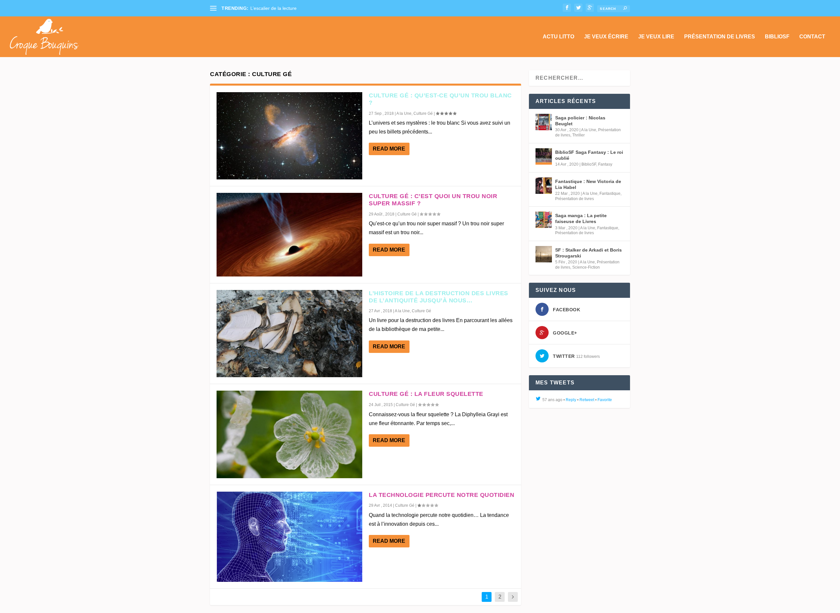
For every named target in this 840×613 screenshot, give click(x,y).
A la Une (403, 113)
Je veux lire (656, 36)
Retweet (586, 400)
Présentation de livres (719, 36)
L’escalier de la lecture (273, 8)
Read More (389, 149)
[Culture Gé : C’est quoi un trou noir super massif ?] (289, 234)
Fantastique (609, 193)
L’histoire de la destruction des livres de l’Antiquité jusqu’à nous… (438, 297)
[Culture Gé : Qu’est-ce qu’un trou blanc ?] (289, 135)
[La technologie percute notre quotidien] (289, 537)
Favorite (605, 400)
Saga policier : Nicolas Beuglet (580, 120)
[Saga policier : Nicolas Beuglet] (544, 122)
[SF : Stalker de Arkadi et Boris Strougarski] (544, 254)
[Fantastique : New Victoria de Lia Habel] (544, 185)
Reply (571, 400)
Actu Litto (558, 36)
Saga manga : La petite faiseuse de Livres (581, 218)
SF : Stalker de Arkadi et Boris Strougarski (588, 252)
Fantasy (605, 164)
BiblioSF (777, 36)
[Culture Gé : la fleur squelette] (289, 434)
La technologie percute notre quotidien (441, 495)
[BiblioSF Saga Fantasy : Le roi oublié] (544, 156)
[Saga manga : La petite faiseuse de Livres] (544, 220)
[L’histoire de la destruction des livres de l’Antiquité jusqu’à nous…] (289, 333)
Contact (812, 36)
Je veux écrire (606, 36)
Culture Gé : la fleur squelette (426, 394)
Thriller (578, 135)
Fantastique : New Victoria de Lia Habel (588, 184)
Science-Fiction (586, 267)
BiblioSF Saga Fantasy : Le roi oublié (589, 155)
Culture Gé (423, 113)
